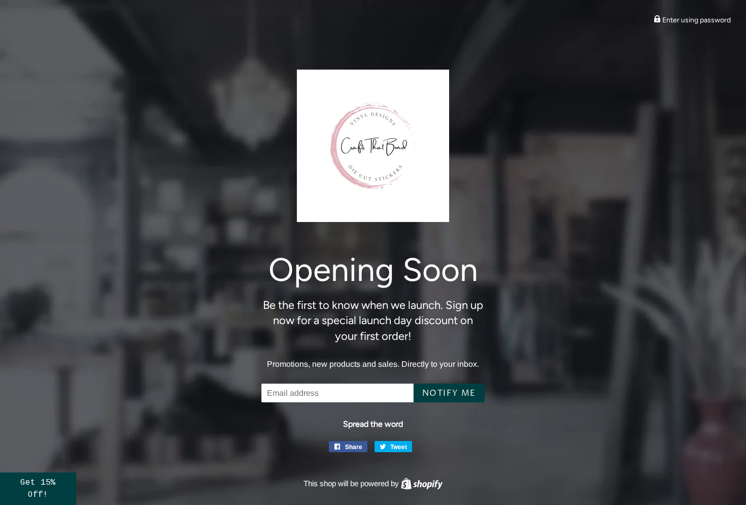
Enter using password (696, 20)
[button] (38, 488)
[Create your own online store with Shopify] (422, 483)
